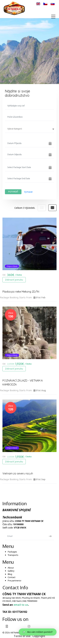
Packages (12, 551)
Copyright (38, 636)
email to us (21, 605)
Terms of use (22, 636)
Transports (13, 554)
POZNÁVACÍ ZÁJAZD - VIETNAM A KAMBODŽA (22, 382)
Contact (11, 577)
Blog (10, 574)
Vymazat (28, 191)
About (11, 567)
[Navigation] (53, 17)
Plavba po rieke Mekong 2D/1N (20, 291)
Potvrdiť (13, 191)
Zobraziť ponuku (14, 279)
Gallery (11, 570)
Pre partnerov (14, 580)
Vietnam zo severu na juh (17, 473)
